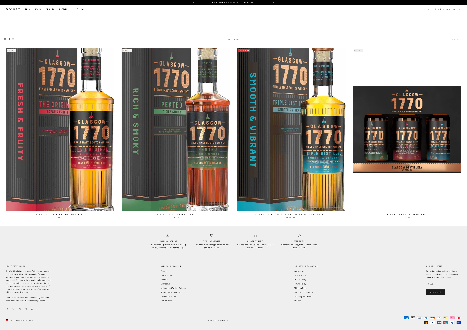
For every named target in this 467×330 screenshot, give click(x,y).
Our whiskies (166, 275)
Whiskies (50, 9)
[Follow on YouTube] (32, 309)
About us (165, 280)
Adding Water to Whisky (171, 292)
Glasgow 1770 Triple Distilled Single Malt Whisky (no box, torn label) (291, 214)
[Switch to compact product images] (13, 39)
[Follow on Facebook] (7, 309)
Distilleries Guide (168, 296)
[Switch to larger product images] (5, 39)
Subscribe (435, 292)
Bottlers (64, 9)
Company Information (303, 296)
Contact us (165, 284)
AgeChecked (299, 271)
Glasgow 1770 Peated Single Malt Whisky (175, 214)
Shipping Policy (300, 288)
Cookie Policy (300, 275)
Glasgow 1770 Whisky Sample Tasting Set (407, 214)
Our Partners (166, 301)
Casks (38, 9)
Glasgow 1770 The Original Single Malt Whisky (60, 214)
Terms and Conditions (303, 292)
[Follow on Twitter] (13, 309)
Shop (15, 16)
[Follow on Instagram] (19, 309)
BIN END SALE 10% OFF (233, 3)
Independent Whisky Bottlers (173, 288)
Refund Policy (300, 284)
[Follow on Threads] (26, 309)
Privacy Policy (300, 280)
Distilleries (80, 9)
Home (8, 16)
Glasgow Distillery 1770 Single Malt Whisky (38, 16)
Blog (27, 9)
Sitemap (297, 301)
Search (164, 271)
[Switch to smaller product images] (9, 39)
